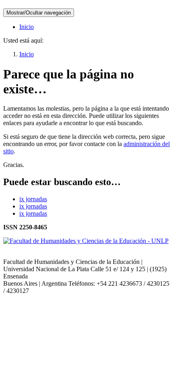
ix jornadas (33, 199)
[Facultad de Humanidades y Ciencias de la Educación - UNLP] (86, 240)
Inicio (26, 26)
